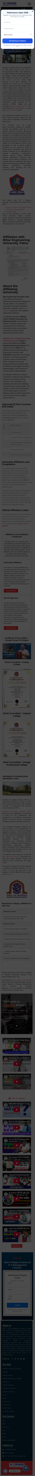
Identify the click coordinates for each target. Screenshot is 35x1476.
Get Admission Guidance (17, 41)
